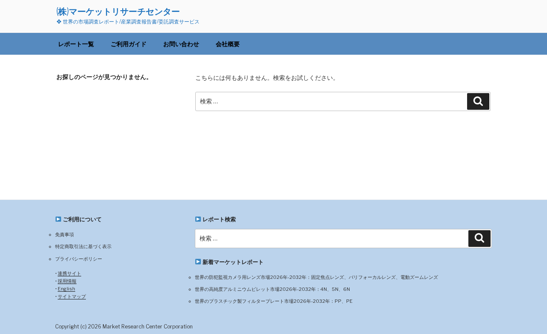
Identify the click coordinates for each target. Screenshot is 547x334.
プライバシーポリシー (78, 259)
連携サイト (69, 273)
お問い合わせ (181, 43)
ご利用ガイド (129, 43)
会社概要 (228, 43)
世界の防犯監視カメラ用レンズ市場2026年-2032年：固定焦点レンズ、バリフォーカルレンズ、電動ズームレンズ (316, 277)
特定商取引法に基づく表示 (83, 246)
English (66, 289)
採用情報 (67, 281)
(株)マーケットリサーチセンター (118, 11)
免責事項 (64, 234)
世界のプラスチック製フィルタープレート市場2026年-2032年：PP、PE (274, 301)
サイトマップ (72, 296)
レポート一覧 (76, 43)
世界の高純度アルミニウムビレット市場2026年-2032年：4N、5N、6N (272, 289)
